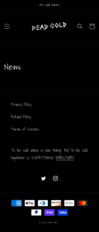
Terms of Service (25, 129)
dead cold (52, 222)
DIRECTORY (65, 157)
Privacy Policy (21, 104)
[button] (7, 26)
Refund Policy (21, 117)
